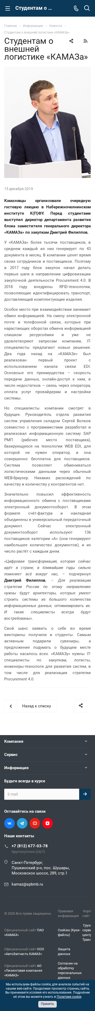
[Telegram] (22, 823)
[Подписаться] (85, 794)
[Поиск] (87, 8)
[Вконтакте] (9, 823)
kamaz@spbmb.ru (27, 884)
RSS (85, 41)
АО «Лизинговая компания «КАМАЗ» (23, 970)
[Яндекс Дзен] (47, 823)
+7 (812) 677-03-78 (30, 846)
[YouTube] (35, 823)
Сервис (11, 754)
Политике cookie (69, 997)
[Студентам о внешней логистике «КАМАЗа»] (47, 70)
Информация (16, 767)
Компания (13, 741)
